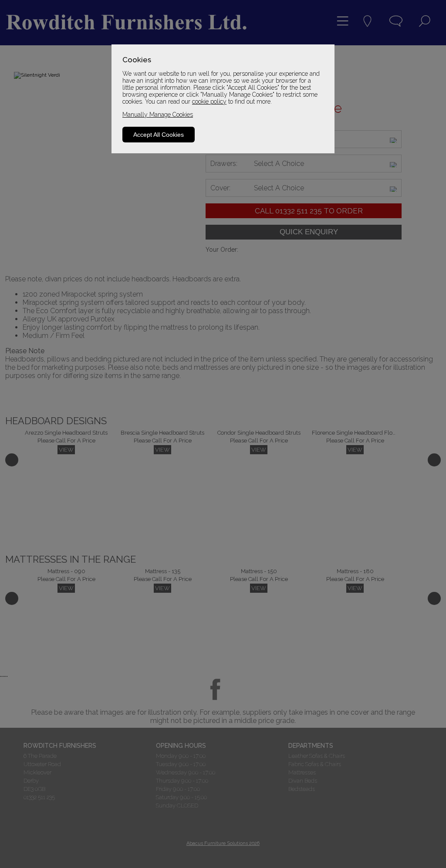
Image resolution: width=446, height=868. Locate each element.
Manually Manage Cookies (157, 114)
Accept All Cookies (158, 134)
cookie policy (209, 101)
